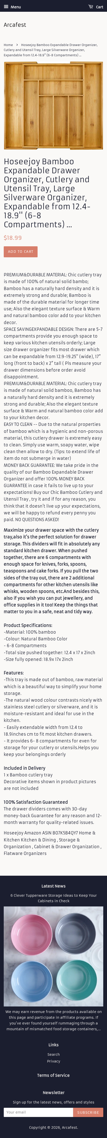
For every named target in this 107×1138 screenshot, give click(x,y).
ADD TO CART (20, 251)
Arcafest (69, 1127)
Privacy (53, 1061)
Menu (15, 7)
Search (54, 1054)
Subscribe (88, 1112)
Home (8, 45)
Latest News (54, 886)
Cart (99, 7)
